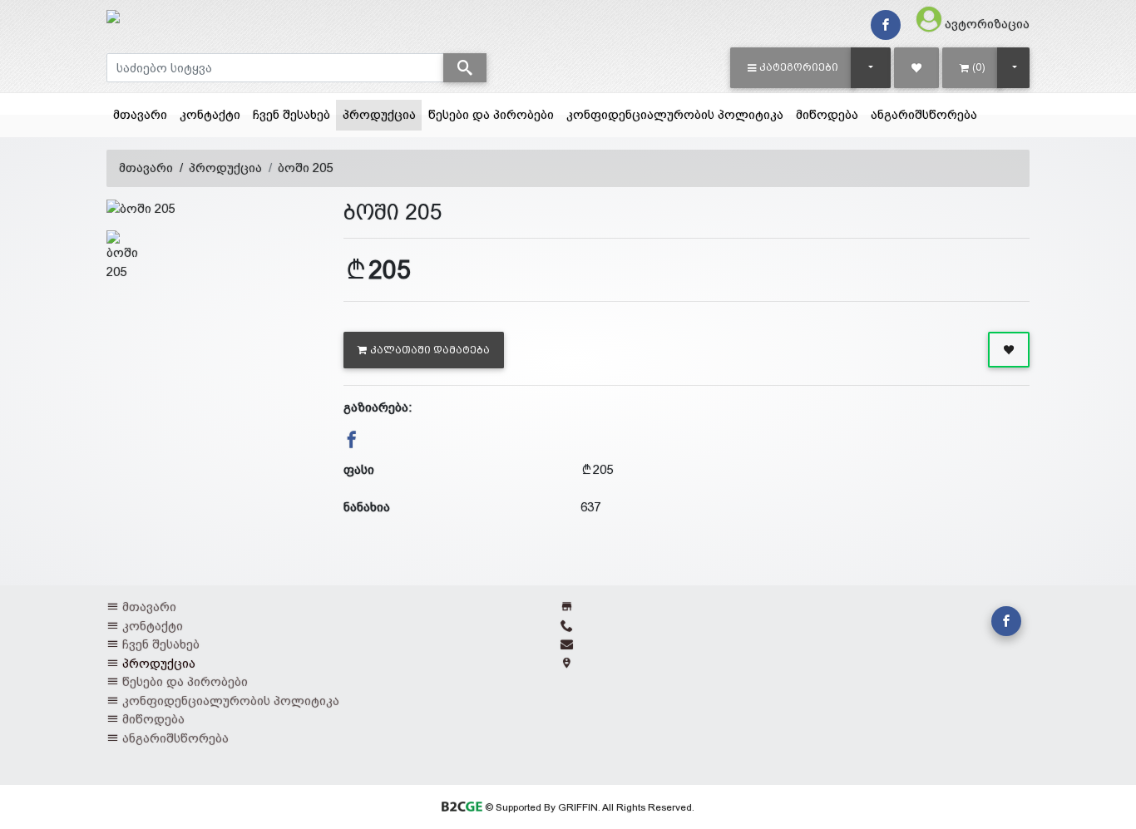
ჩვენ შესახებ (291, 114)
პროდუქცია (382, 113)
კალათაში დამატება (430, 350)
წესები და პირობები (491, 114)
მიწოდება (827, 114)
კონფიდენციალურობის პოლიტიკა (674, 114)
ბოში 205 (305, 167)
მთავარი (140, 114)
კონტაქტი (210, 114)
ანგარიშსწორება (924, 114)
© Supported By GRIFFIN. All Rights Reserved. (588, 807)
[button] (793, 67)
